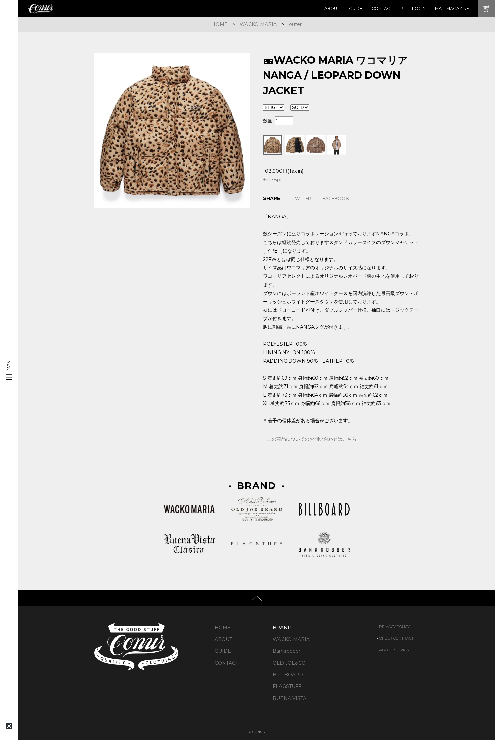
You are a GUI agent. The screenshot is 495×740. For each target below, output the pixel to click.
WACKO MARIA (258, 24)
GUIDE (355, 8)
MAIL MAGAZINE (452, 8)
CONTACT (382, 8)
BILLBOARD (288, 675)
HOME (219, 24)
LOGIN (419, 8)
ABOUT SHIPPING (395, 650)
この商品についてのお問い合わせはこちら (312, 439)
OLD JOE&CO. (290, 663)
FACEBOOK (336, 198)
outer (295, 24)
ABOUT (331, 8)
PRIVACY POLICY (394, 626)
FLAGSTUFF (287, 686)
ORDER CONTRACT (396, 638)
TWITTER (302, 198)
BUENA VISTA (289, 698)
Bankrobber (286, 651)
